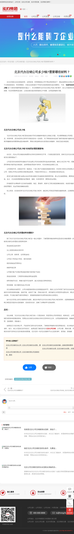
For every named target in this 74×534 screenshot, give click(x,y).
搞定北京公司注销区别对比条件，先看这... (40, 448)
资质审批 (63, 507)
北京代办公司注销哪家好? (15, 390)
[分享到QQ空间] (62, 76)
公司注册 (34, 16)
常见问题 (11, 61)
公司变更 (45, 16)
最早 (69, 412)
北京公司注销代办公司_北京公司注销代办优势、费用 (23, 346)
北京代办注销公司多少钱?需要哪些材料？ (40, 61)
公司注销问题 (20, 61)
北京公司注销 (51, 328)
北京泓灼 (3, 61)
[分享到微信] (71, 76)
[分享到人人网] (68, 76)
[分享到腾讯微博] (66, 76)
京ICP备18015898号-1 (66, 530)
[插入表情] (9, 408)
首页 (26, 16)
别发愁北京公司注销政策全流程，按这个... (40, 429)
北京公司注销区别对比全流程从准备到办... (40, 467)
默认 (65, 412)
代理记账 (67, 16)
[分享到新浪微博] (64, 76)
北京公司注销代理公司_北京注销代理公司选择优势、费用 (22, 353)
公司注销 (56, 16)
